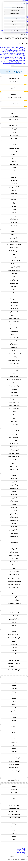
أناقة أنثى (14, 167)
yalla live (14, 625)
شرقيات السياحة (14, 219)
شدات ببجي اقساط (14, 299)
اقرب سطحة (14, 565)
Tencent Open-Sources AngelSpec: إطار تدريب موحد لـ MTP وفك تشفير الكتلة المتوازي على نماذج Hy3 (12, 54)
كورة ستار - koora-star (14, 634)
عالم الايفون (14, 151)
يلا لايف (14, 606)
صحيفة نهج (14, 157)
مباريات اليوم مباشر (14, 481)
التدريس (14, 257)
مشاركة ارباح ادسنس (14, 81)
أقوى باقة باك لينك (14, 450)
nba (14, 839)
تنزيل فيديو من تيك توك (14, 805)
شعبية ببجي (14, 389)
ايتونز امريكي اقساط (14, 366)
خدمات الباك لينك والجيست (14, 430)
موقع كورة (14, 726)
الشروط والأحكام (21, 850)
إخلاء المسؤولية (21, 849)
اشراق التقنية (14, 128)
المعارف (14, 190)
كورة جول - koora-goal (14, 638)
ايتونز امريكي (14, 315)
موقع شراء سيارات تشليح (14, 577)
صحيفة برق (14, 113)
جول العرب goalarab (14, 600)
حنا (14, 415)
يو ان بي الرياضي (14, 280)
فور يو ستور (14, 347)
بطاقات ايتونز (14, 392)
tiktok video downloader (14, 814)
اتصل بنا (23, 853)
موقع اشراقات (14, 116)
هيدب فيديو (14, 193)
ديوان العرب (14, 459)
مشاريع (14, 463)
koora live (14, 647)
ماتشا (14, 418)
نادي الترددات (14, 183)
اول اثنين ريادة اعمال (14, 78)
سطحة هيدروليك (14, 552)
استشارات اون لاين (14, 186)
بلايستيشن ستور (14, 395)
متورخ (14, 170)
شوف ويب (14, 141)
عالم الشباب (14, 88)
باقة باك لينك (14, 94)
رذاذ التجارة (14, 199)
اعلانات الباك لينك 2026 (14, 267)
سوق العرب (14, 440)
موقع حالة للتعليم (14, 283)
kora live (14, 682)
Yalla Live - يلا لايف (14, 660)
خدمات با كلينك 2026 (14, 453)
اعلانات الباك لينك (14, 247)
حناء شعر (14, 411)
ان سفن (14, 132)
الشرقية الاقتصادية (14, 148)
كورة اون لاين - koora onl (14, 663)
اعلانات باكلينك (14, 469)
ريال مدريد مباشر (14, 488)
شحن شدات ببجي (14, 376)
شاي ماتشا (14, 421)
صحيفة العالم (14, 292)
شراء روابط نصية (14, 238)
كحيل (27, 34)
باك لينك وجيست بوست (14, 270)
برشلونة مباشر (14, 485)
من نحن (23, 848)
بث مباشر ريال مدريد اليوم (14, 603)
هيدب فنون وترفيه (14, 289)
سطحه (14, 545)
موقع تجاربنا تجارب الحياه (14, 456)
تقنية (14, 254)
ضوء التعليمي (14, 109)
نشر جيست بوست (14, 434)
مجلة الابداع (14, 180)
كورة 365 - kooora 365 (14, 669)
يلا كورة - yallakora (14, 666)
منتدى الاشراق (14, 263)
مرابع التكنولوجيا (14, 135)
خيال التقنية (14, 138)
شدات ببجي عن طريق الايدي (14, 353)
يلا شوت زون (14, 792)
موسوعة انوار (14, 222)
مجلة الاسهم (14, 145)
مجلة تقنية (14, 276)
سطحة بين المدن (14, 548)
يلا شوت (14, 475)
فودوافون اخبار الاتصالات (14, 251)
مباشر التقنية (14, 212)
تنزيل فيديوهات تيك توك (14, 811)
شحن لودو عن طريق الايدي (14, 386)
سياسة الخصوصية (20, 852)
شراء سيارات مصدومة (14, 584)
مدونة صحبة (14, 215)
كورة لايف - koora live (14, 758)
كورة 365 (14, 593)
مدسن (14, 174)
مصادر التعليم (14, 273)
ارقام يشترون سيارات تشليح (14, 581)
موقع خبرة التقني (14, 164)
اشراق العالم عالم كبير (14, 260)
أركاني (14, 209)
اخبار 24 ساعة (14, 286)
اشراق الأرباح (14, 225)
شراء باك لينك (14, 231)
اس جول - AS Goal (14, 673)
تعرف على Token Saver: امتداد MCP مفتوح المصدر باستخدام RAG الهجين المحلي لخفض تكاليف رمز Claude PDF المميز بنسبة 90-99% (12, 59)
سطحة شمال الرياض (14, 555)
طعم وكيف (14, 203)
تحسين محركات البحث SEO (14, 97)
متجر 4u (14, 350)
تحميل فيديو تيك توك (14, 808)
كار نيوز (14, 161)
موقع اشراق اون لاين (14, 119)
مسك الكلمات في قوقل (14, 125)
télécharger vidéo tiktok (14, 817)
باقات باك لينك (14, 241)
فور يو (14, 373)
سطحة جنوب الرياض (14, 561)
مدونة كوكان (14, 154)
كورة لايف (14, 685)
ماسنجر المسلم (14, 103)
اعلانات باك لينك (14, 466)
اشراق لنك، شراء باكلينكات (14, 244)
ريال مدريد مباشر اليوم (14, 612)
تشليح (14, 568)
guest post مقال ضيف (14, 437)
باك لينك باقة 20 (14, 443)
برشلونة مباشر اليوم (14, 615)
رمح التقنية (14, 196)
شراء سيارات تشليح (14, 574)
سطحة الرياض (14, 542)
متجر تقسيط (14, 334)
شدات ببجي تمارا (14, 302)
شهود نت (14, 206)
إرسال (12, 856)
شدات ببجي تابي (14, 308)
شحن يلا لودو (14, 382)
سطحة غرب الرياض (14, 558)
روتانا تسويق (14, 177)
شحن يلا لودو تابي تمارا (14, 360)
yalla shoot (14, 478)
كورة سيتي (14, 596)
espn (14, 842)
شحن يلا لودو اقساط (14, 321)
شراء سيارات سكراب (14, 571)
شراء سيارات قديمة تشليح (14, 587)
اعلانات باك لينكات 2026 (14, 780)
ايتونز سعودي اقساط (14, 318)
